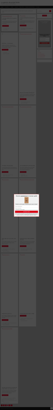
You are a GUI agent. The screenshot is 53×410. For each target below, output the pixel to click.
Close (38, 194)
